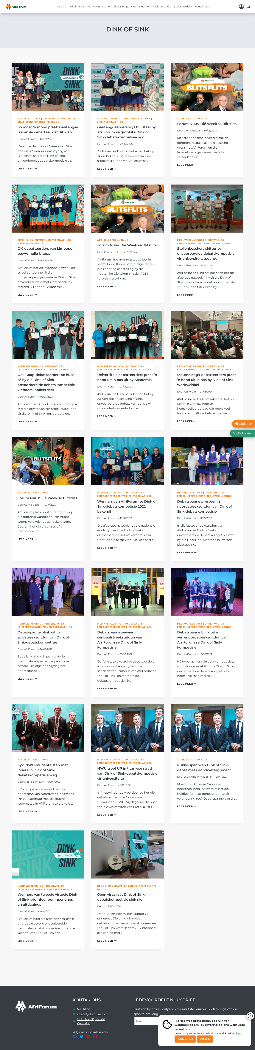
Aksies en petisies (124, 6)
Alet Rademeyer (34, 781)
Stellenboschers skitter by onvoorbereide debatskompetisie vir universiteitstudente (205, 254)
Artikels (24, 118)
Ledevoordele (183, 6)
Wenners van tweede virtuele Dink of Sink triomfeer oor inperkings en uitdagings (47, 899)
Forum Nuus (51, 118)
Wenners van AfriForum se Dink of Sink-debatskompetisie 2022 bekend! (127, 506)
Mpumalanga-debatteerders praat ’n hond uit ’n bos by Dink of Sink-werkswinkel (206, 380)
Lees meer (27, 168)
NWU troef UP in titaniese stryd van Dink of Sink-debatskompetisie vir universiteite (127, 773)
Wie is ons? (76, 6)
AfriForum (30, 139)
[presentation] (48, 87)
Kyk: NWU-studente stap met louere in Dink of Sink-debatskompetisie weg (43, 770)
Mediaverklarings (110, 122)
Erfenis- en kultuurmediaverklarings (124, 118)
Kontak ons (202, 6)
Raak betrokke (161, 6)
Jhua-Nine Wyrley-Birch (198, 776)
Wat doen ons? (97, 6)
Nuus (142, 6)
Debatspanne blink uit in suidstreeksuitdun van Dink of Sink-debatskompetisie (43, 637)
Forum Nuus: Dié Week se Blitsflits (207, 124)
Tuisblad (60, 6)
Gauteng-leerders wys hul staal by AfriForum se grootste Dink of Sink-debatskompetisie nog (126, 132)
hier (239, 1033)
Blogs (36, 118)
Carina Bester (192, 130)
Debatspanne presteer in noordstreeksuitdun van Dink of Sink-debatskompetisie (204, 506)
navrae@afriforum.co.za (92, 1014)
